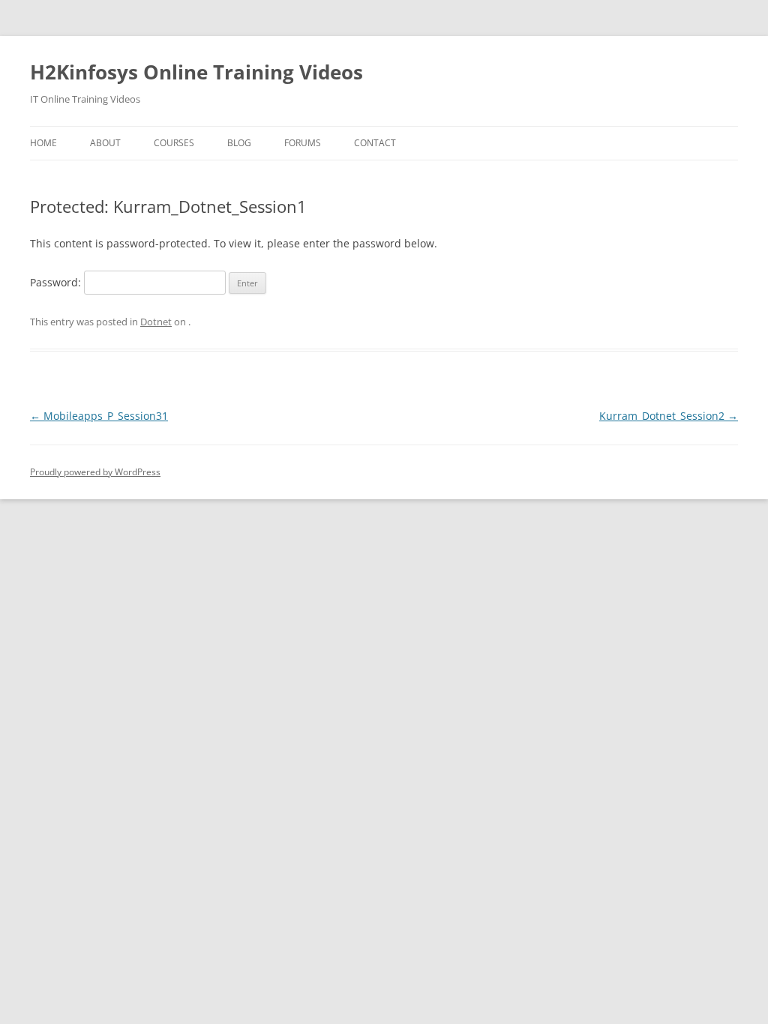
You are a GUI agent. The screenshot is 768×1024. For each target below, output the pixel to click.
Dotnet (156, 321)
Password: (57, 282)
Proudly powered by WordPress (95, 472)
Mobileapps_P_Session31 (99, 416)
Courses (174, 142)
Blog (239, 142)
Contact (375, 142)
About (105, 142)
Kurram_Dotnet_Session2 (668, 416)
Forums (302, 142)
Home (43, 142)
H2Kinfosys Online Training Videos (196, 71)
